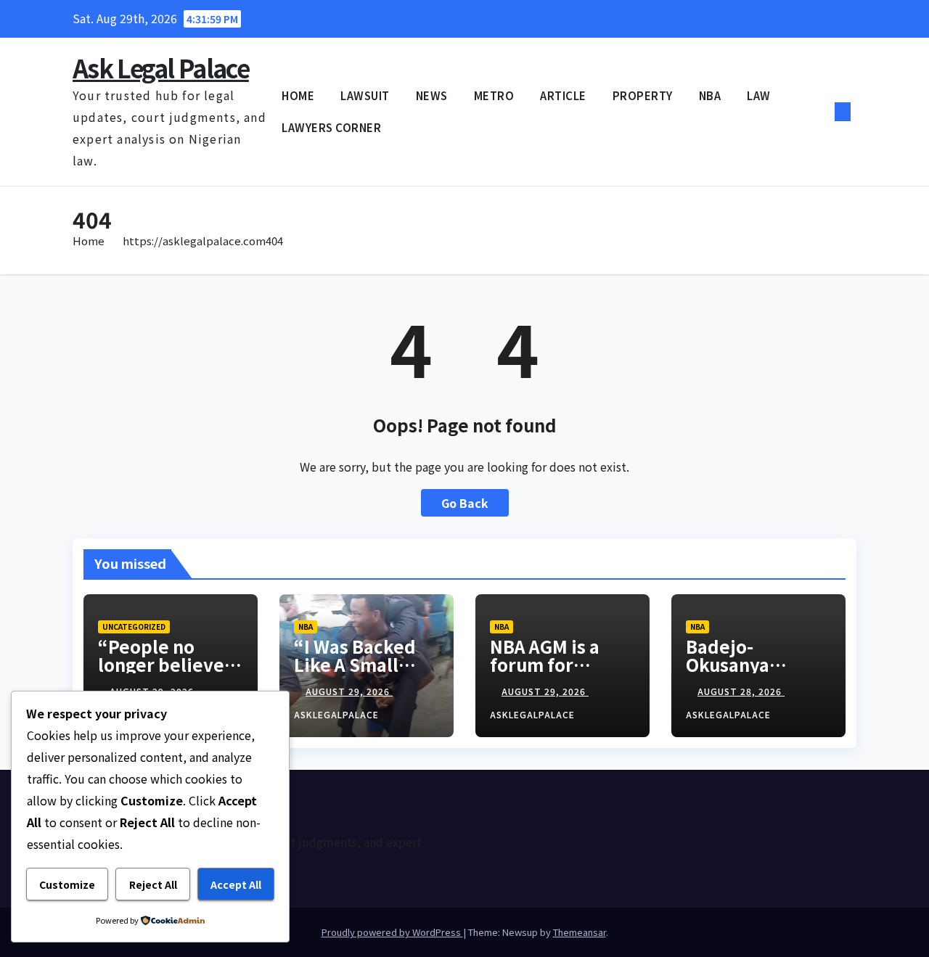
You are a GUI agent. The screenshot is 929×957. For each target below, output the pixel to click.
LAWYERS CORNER (331, 127)
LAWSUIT (365, 95)
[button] (818, 111)
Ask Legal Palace (161, 68)
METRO (494, 95)
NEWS (432, 95)
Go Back (464, 503)
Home (89, 240)
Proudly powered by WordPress (392, 932)
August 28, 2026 (741, 691)
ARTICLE (563, 95)
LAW (759, 95)
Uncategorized (133, 626)
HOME (298, 95)
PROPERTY (643, 95)
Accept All (235, 884)
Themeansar (579, 932)
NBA (710, 95)
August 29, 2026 (349, 691)
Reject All (153, 884)
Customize (67, 884)
